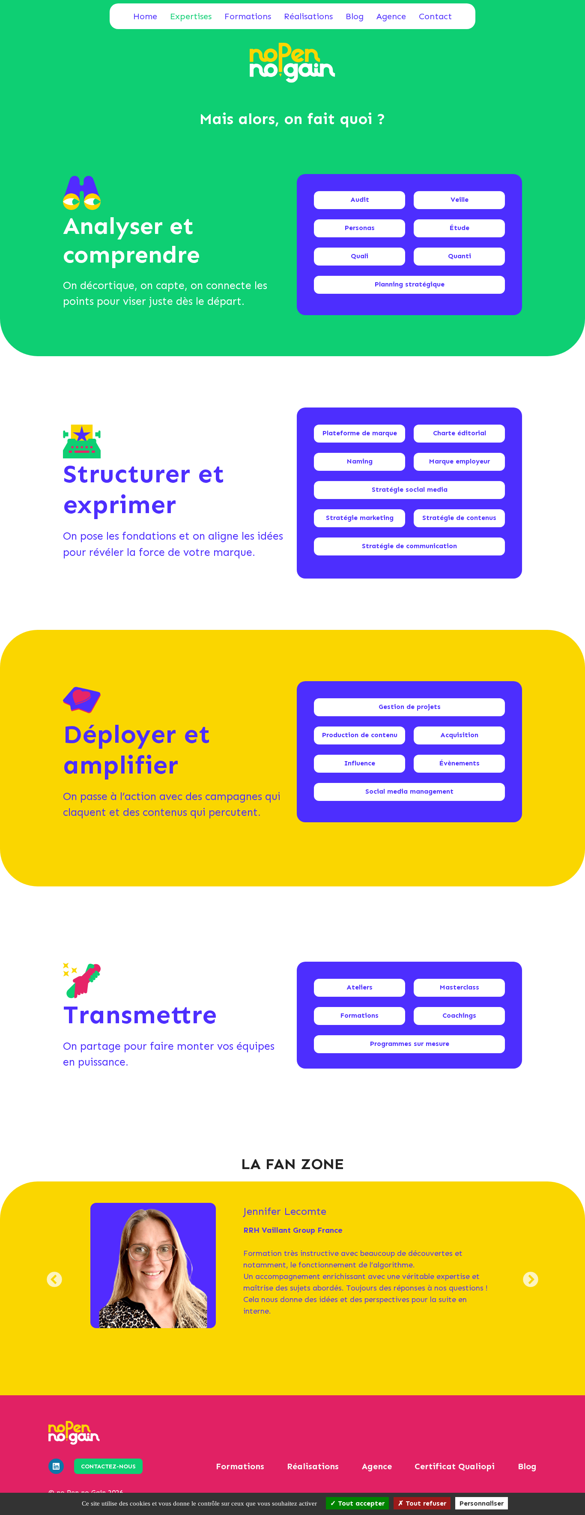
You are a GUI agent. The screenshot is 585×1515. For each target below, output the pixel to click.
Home (145, 16)
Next (530, 1286)
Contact (435, 16)
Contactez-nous (108, 1466)
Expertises (191, 16)
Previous (55, 1286)
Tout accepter (360, 1503)
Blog (355, 16)
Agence (391, 16)
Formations (247, 16)
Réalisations (308, 16)
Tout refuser (424, 1503)
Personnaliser (482, 1503)
